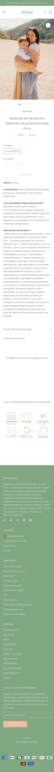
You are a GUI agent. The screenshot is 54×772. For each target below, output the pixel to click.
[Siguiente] (39, 104)
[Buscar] (45, 12)
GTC (5, 595)
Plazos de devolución (14, 338)
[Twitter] (11, 520)
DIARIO (7, 678)
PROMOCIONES (11, 630)
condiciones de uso (13, 609)
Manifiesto (8, 576)
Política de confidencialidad (17, 604)
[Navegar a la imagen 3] (25, 104)
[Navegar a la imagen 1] (19, 104)
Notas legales (10, 600)
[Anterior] (14, 104)
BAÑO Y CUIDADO (13, 654)
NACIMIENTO (10, 658)
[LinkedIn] (30, 520)
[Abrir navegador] (3, 12)
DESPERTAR (9, 644)
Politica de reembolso (14, 614)
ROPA (6, 639)
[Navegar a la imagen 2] (22, 104)
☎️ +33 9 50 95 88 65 (13, 536)
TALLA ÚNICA (12, 151)
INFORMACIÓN (11, 673)
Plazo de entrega (12, 566)
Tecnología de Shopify (27, 741)
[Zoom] (48, 25)
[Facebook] (4, 520)
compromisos (10, 580)
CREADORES (10, 663)
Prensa (7, 550)
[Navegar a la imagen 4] (28, 104)
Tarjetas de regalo (12, 585)
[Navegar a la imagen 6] (34, 104)
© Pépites (27, 738)
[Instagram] (17, 520)
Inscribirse (15, 724)
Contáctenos (9, 545)
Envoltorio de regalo (13, 590)
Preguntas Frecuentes (14, 541)
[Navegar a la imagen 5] (31, 104)
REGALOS (8, 635)
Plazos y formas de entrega (17, 329)
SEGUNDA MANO (12, 668)
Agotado (27, 174)
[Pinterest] (24, 520)
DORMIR (7, 649)
